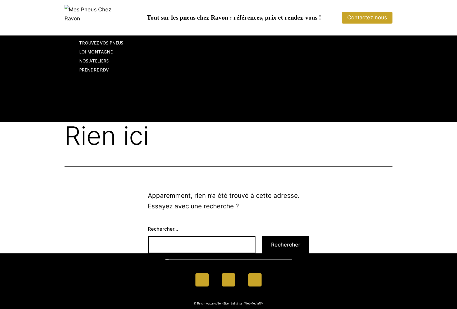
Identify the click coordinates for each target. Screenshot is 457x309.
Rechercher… (163, 229)
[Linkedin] (228, 279)
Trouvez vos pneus (101, 43)
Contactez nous (367, 17)
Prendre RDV (94, 70)
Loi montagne (96, 52)
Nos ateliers (94, 61)
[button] (228, 78)
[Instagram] (255, 279)
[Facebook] (202, 279)
